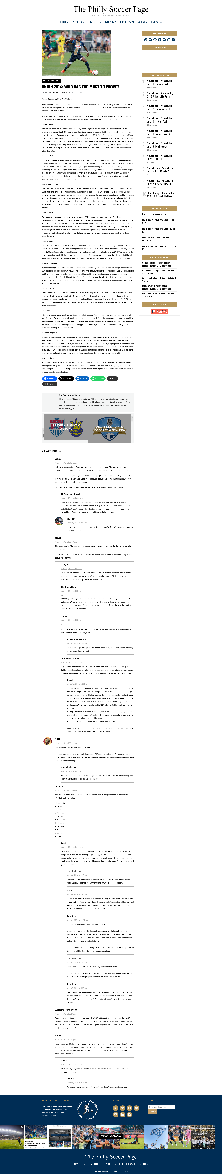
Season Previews (51, 81)
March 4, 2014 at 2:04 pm (77, 643)
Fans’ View (156, 22)
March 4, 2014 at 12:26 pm (72, 498)
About (108, 1164)
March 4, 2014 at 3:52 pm (71, 662)
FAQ (102, 1164)
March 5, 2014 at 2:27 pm (65, 1040)
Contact (85, 1164)
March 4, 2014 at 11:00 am (66, 542)
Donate (76, 1164)
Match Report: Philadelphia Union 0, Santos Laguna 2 (159, 132)
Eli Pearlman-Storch (58, 92)
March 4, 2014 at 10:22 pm (77, 684)
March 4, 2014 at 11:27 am (71, 591)
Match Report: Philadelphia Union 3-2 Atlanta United (159, 82)
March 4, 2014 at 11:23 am (71, 569)
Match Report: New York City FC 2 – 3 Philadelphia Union (161, 94)
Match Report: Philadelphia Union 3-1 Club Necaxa (159, 144)
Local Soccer (143, 1164)
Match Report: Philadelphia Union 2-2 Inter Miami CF (159, 107)
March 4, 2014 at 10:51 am (66, 463)
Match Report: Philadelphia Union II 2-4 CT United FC (158, 221)
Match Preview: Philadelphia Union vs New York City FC (160, 182)
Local (91, 22)
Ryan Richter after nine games (154, 213)
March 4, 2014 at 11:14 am (66, 743)
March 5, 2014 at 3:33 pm (71, 1064)
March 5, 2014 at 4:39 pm (77, 1083)
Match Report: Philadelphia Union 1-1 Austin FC (159, 157)
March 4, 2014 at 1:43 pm (77, 894)
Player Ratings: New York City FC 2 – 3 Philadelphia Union (160, 194)
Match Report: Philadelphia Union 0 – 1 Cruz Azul (159, 119)
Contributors (118, 1164)
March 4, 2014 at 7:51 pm (77, 523)
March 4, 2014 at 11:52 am (71, 620)
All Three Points (108, 22)
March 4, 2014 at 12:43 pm (72, 847)
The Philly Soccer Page (111, 8)
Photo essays (127, 22)
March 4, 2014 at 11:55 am (66, 790)
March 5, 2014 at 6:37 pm (77, 988)
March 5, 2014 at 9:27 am (65, 1014)
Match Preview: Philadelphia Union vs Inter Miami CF (160, 169)
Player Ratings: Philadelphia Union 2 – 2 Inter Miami (157, 239)
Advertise (94, 1164)
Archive (141, 22)
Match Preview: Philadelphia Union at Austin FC (159, 248)
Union (63, 22)
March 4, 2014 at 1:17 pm (77, 875)
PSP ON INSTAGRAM (111, 1136)
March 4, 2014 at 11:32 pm (77, 920)
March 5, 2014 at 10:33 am (77, 962)
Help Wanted (130, 1164)
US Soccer (77, 22)
